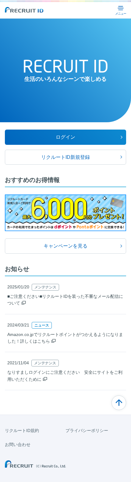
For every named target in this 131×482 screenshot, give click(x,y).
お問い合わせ (17, 444)
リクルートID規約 (22, 430)
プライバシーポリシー (87, 430)
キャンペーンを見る (65, 245)
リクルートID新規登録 (65, 157)
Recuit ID (24, 9)
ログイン (65, 137)
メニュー (120, 9)
